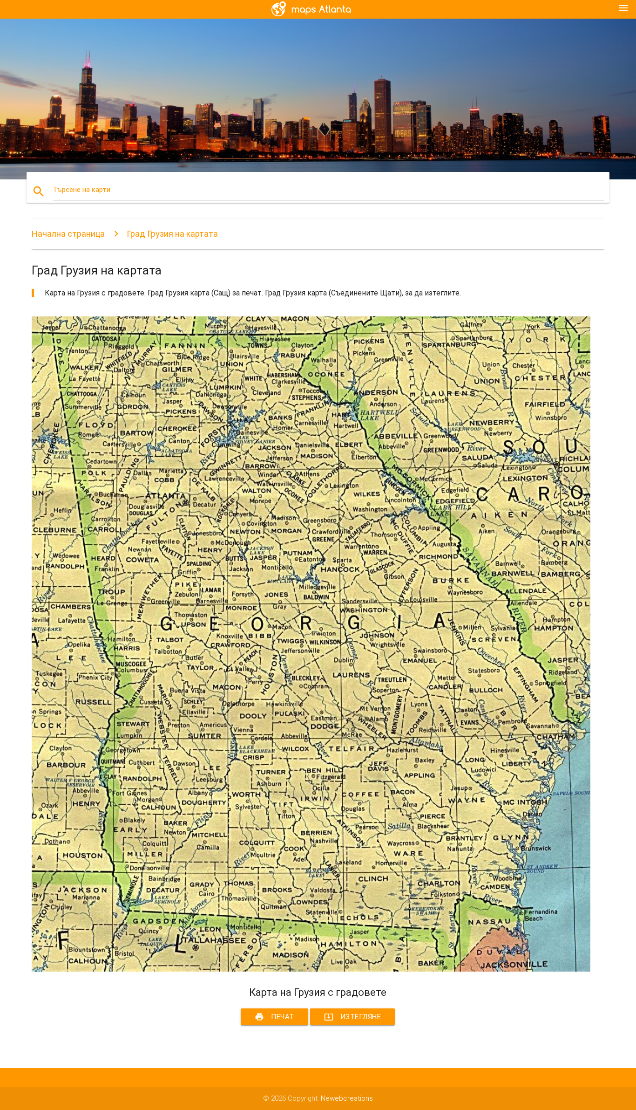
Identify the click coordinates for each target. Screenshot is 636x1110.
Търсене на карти (81, 189)
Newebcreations (347, 1098)
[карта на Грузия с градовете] (311, 969)
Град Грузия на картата (172, 234)
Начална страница (68, 234)
